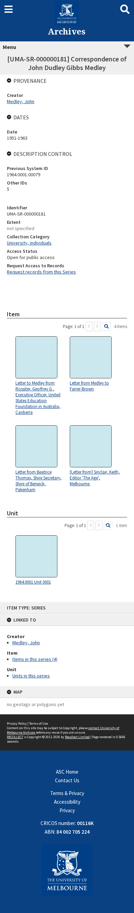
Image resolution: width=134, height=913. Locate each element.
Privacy (67, 810)
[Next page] (97, 326)
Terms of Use (38, 723)
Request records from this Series (41, 272)
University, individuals (29, 243)
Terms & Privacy (67, 793)
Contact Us (67, 780)
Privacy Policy (17, 723)
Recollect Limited (77, 737)
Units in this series (31, 676)
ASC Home (67, 771)
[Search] (106, 326)
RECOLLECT (15, 737)
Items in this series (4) (34, 659)
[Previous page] (89, 326)
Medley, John (26, 642)
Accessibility (67, 801)
